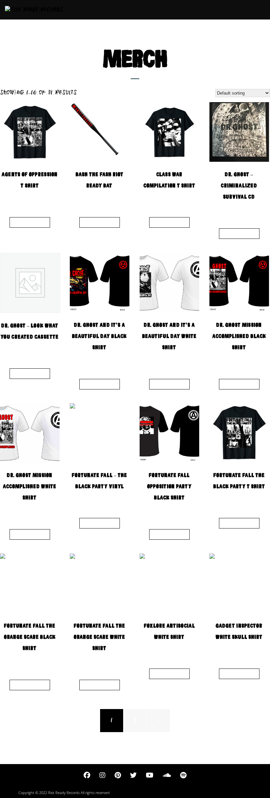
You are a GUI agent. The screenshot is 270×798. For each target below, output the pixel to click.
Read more (29, 222)
